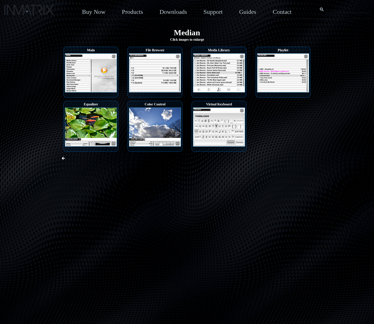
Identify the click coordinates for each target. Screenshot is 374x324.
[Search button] (322, 9)
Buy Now (93, 11)
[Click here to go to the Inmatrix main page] (12, 11)
